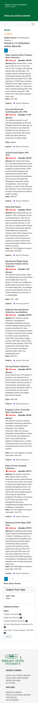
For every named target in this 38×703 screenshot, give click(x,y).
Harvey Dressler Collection (17, 366)
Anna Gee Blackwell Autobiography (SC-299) (16, 110)
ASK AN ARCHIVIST (12, 700)
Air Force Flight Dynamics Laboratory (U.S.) (18, 624)
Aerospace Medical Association (15, 621)
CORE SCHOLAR (11, 697)
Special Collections (22, 103)
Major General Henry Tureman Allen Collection (18, 56)
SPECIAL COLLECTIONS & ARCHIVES (18, 695)
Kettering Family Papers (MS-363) (18, 523)
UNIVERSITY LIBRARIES (14, 692)
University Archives (22, 304)
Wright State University (12, 618)
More (7, 636)
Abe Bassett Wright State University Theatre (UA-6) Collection (16, 264)
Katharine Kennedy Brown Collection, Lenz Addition (17, 310)
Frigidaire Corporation (11, 614)
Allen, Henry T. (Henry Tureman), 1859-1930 (18, 630)
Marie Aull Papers (13, 206)
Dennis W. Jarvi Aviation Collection (15, 467)
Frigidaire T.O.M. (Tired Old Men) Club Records (17, 411)
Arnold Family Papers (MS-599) (17, 153)
